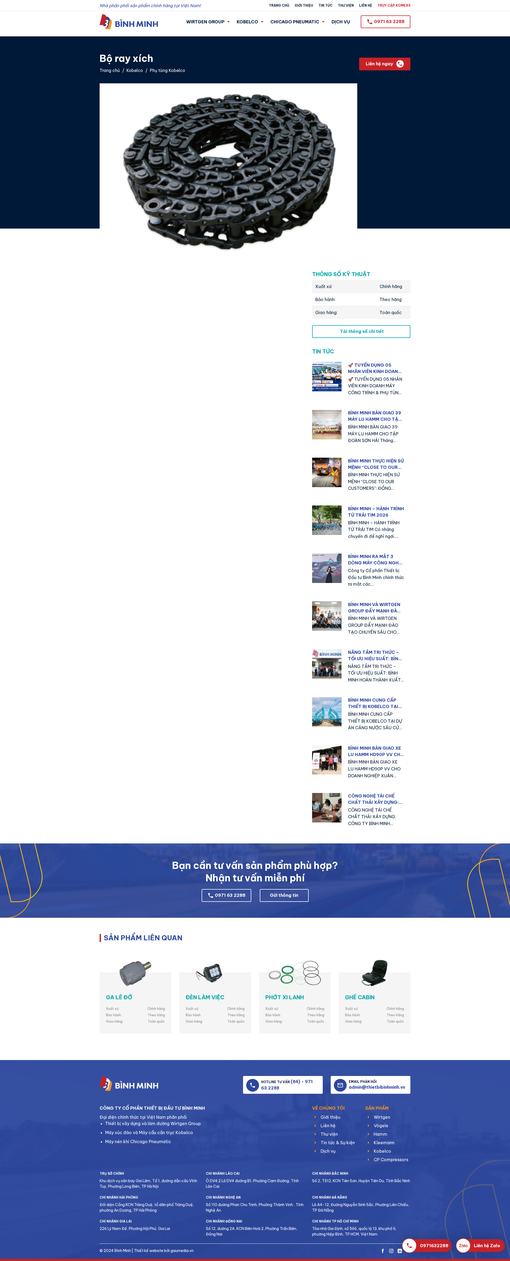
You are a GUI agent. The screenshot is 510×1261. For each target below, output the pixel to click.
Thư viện (346, 5)
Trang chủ (279, 5)
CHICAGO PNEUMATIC (294, 21)
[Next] (400, 982)
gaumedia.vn (182, 1250)
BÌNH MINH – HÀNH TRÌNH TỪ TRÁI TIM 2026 (376, 512)
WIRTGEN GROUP (205, 21)
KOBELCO (247, 21)
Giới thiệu (304, 5)
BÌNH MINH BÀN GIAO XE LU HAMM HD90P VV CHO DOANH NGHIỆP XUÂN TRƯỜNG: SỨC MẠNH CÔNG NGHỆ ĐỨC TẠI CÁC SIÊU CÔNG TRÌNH (376, 751)
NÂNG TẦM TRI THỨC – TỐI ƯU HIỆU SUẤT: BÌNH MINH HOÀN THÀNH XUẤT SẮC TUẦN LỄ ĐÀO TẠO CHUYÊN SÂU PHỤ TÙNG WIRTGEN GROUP (375, 656)
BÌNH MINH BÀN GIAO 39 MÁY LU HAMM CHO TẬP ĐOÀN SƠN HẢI (374, 416)
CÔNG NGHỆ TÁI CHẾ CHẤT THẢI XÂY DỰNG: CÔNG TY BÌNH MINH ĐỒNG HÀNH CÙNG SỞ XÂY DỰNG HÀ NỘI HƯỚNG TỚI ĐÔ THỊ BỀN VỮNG (374, 799)
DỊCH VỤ (341, 21)
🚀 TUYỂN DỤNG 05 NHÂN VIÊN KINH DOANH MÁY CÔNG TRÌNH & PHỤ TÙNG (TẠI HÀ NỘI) (375, 368)
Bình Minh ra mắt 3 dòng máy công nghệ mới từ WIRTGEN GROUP (375, 560)
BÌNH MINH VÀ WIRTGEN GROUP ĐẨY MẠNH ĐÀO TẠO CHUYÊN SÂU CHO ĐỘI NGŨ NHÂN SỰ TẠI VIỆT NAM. (374, 608)
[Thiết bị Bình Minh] (129, 22)
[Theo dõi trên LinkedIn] (400, 1251)
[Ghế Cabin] (374, 973)
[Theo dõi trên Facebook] (383, 1251)
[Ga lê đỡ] (135, 973)
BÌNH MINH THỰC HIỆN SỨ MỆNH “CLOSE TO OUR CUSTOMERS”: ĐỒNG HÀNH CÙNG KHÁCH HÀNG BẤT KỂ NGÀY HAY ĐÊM (376, 464)
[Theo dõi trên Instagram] (391, 1251)
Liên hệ (365, 5)
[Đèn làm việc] (215, 973)
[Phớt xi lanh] (295, 973)
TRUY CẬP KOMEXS (393, 5)
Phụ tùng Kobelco (167, 70)
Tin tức (325, 5)
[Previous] (109, 982)
